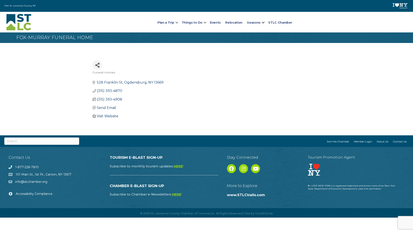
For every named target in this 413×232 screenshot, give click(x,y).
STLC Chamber (280, 22)
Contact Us (400, 141)
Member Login (363, 141)
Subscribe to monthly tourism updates (146, 166)
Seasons (253, 22)
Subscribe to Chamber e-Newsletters (146, 194)
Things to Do (192, 22)
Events (215, 22)
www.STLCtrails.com (246, 195)
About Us (382, 141)
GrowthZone (264, 213)
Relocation (233, 22)
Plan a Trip (165, 22)
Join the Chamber (338, 141)
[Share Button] (97, 65)
